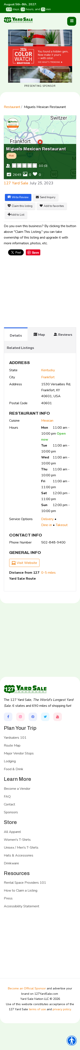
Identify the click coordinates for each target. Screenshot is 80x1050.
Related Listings (20, 348)
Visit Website (26, 563)
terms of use (37, 1009)
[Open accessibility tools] (72, 1041)
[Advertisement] (40, 293)
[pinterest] (33, 717)
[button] (71, 21)
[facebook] (8, 717)
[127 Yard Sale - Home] (18, 20)
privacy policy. (62, 1009)
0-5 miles (48, 572)
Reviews (65, 334)
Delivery (47, 519)
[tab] (16, 334)
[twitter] (45, 717)
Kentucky (48, 370)
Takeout (62, 525)
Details (16, 335)
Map (41, 334)
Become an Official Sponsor (27, 988)
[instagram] (20, 717)
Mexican (47, 420)
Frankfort (48, 377)
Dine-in (46, 525)
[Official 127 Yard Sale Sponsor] (40, 56)
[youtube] (57, 717)
